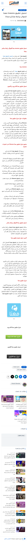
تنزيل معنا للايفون (14, 356)
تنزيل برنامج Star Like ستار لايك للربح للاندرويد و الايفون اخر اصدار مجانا (9, 514)
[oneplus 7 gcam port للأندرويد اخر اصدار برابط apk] (20, 472)
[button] (20, 376)
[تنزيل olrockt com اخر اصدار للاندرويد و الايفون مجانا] (20, 464)
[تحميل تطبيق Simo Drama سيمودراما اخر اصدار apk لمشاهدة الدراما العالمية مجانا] (20, 505)
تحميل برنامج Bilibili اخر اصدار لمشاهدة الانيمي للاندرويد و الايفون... (21, 406)
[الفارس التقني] (14, 3)
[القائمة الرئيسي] (26, 3)
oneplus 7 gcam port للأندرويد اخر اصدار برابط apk (9, 472)
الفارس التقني (7, 539)
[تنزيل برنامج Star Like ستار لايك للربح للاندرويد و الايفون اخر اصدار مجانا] (20, 513)
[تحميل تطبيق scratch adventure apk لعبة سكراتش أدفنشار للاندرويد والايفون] (20, 529)
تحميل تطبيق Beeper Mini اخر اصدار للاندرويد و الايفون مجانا (21, 421)
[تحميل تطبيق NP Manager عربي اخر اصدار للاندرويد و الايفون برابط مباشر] (20, 455)
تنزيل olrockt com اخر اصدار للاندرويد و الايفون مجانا (9, 464)
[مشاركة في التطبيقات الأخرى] (8, 376)
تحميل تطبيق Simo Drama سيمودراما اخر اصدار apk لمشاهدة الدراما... (7, 406)
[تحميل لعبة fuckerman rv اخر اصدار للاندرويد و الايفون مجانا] (20, 496)
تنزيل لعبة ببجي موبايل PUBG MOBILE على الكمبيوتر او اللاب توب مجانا (10, 489)
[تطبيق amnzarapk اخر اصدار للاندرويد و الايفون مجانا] (20, 480)
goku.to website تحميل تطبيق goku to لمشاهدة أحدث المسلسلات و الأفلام (9, 522)
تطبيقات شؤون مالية (21, 369)
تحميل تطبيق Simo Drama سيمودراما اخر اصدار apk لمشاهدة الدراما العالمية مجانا (9, 505)
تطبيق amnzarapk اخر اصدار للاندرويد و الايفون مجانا (9, 481)
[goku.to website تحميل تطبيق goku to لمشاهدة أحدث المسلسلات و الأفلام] (20, 521)
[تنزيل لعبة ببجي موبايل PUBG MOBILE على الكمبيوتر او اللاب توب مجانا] (20, 488)
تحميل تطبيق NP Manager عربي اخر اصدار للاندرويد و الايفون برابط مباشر (9, 456)
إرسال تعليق (21, 435)
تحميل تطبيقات (22, 10)
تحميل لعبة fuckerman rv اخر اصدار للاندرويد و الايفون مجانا (9, 497)
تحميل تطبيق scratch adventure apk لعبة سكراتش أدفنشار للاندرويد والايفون (9, 530)
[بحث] (2, 3)
